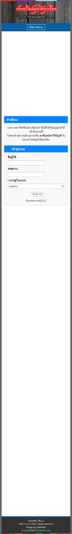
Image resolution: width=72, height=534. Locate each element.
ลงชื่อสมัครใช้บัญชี (50, 135)
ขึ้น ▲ (41, 520)
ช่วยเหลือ (32, 520)
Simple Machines (45, 524)
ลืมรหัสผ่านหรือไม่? (36, 200)
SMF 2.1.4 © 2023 (27, 524)
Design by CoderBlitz (36, 527)
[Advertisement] (36, 77)
